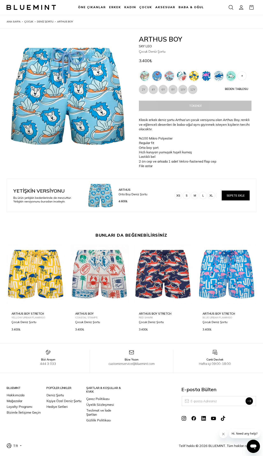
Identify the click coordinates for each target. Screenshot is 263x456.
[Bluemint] (31, 7)
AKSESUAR (165, 7)
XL (211, 195)
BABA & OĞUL (191, 7)
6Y (163, 89)
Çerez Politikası (98, 399)
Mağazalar (14, 401)
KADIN (130, 7)
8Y (173, 89)
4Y (153, 89)
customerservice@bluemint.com (131, 364)
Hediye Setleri (57, 407)
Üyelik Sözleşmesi (100, 404)
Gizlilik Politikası (98, 420)
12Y (192, 89)
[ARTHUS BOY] (181, 76)
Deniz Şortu (55, 395)
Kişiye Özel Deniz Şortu (63, 401)
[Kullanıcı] (241, 7)
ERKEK (115, 7)
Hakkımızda (15, 395)
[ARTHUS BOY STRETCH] (144, 76)
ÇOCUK (145, 7)
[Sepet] (251, 7)
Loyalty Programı (19, 407)
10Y (182, 89)
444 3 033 (48, 364)
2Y (143, 89)
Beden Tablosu (236, 89)
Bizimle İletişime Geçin (24, 412)
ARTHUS (124, 190)
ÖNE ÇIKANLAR (92, 7)
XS (178, 195)
